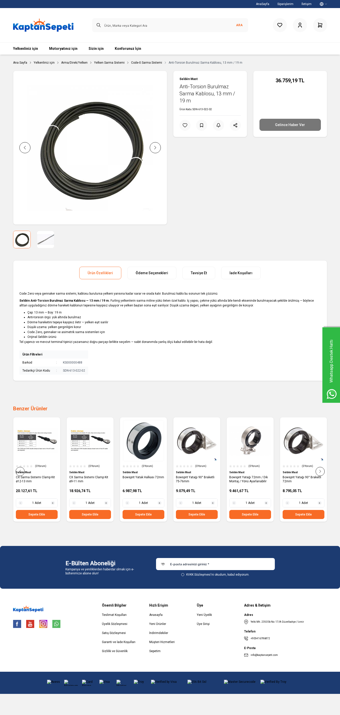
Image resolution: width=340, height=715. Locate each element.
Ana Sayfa (20, 62)
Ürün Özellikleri (100, 273)
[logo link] (43, 25)
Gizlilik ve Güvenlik (115, 651)
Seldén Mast (188, 79)
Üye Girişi (203, 624)
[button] (24, 147)
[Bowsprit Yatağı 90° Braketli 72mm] (303, 441)
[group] (90, 147)
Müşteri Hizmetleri (162, 642)
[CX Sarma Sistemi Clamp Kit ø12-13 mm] (37, 441)
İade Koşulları (241, 273)
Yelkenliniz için (44, 62)
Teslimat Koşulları (114, 615)
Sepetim (155, 651)
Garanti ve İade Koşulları (118, 642)
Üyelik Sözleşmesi (114, 624)
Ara (239, 25)
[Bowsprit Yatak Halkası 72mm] (143, 441)
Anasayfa (156, 615)
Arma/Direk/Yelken (74, 62)
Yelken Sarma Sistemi (109, 62)
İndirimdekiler (158, 633)
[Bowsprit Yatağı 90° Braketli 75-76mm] (197, 441)
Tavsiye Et (199, 273)
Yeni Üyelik (204, 615)
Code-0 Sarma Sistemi (146, 62)
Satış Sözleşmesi (114, 633)
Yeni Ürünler (157, 624)
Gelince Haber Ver (290, 125)
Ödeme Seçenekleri (152, 273)
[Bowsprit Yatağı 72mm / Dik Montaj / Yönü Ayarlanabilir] (250, 441)
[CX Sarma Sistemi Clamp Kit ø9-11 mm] (90, 441)
